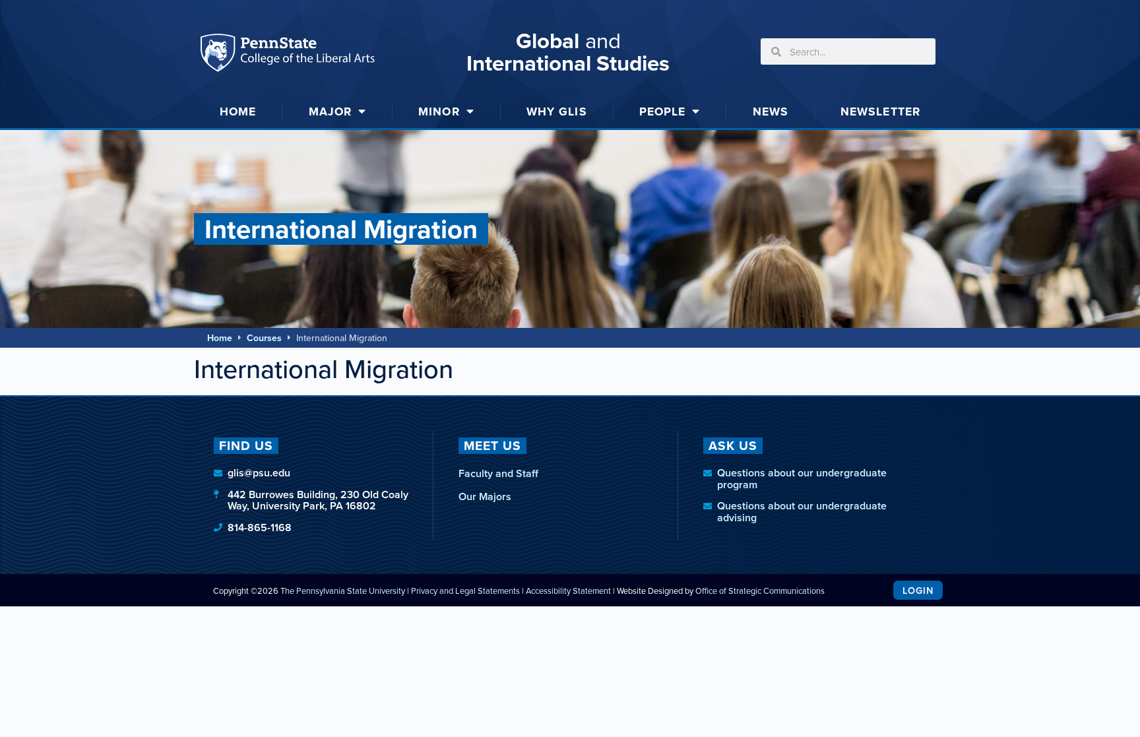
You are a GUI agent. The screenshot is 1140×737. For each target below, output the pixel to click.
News (770, 111)
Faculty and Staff (498, 473)
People (662, 111)
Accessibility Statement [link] (568, 590)
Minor (439, 111)
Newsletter (880, 111)
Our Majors (485, 496)
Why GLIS (556, 111)
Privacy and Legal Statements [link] (465, 590)
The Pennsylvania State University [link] (342, 590)
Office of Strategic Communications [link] (760, 590)
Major (330, 111)
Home (238, 111)
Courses (264, 337)
